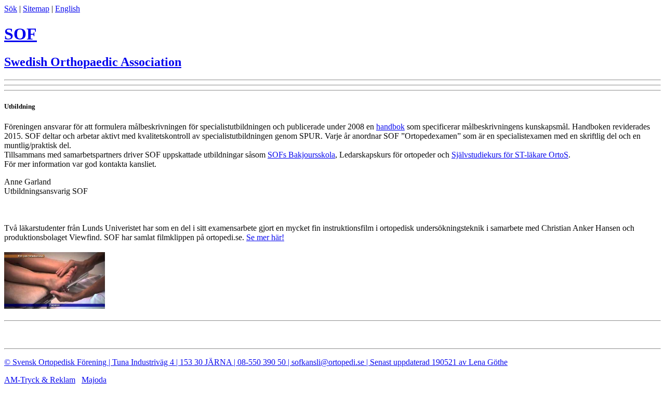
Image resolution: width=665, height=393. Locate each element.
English (67, 8)
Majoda (94, 379)
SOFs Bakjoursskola (301, 154)
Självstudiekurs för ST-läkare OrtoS (509, 154)
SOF (20, 33)
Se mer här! (265, 237)
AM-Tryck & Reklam (39, 379)
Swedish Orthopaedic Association (92, 62)
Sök (10, 8)
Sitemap (36, 8)
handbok (390, 126)
